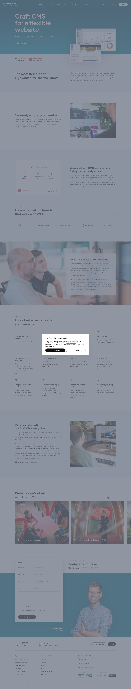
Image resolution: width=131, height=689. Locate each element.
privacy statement (71, 343)
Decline (77, 350)
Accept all (57, 350)
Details (52, 346)
